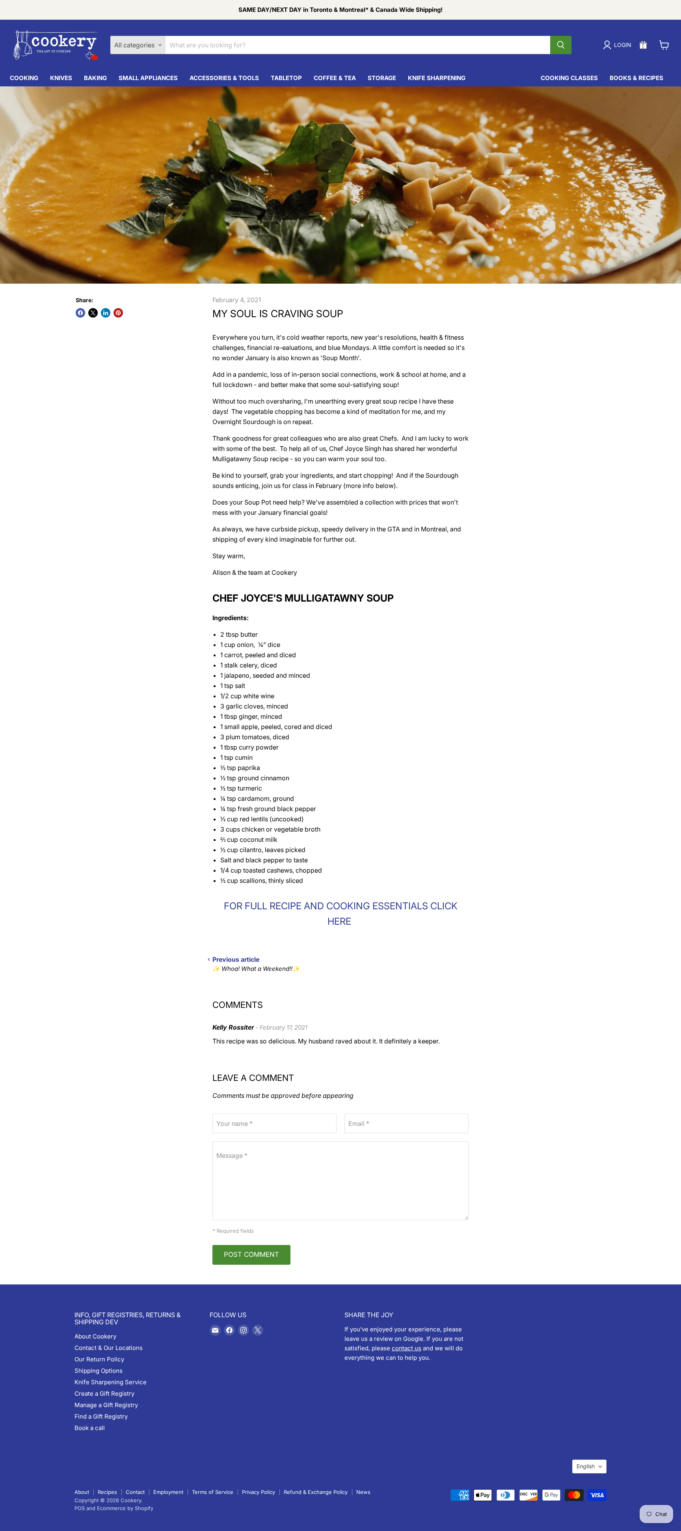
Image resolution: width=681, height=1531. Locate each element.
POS (79, 1508)
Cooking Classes (569, 78)
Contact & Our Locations (108, 1348)
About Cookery (95, 1336)
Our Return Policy (99, 1359)
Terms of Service (212, 1492)
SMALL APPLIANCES (148, 78)
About (81, 1492)
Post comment (251, 1254)
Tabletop (286, 78)
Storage (382, 78)
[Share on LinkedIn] (105, 313)
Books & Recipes (636, 78)
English (586, 1466)
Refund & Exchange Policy (316, 1492)
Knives (61, 78)
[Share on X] (93, 313)
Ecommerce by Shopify (125, 1508)
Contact (135, 1492)
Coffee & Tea (335, 78)
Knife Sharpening (436, 78)
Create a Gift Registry (104, 1393)
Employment (168, 1492)
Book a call (89, 1428)
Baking (95, 78)
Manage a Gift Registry (106, 1405)
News (363, 1492)
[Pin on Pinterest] (118, 313)
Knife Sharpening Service (110, 1382)
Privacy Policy (258, 1492)
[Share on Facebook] (80, 313)
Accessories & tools (224, 78)
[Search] (560, 45)
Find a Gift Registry (101, 1416)
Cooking (24, 78)
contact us (406, 1348)
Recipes (107, 1492)
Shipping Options (98, 1370)
